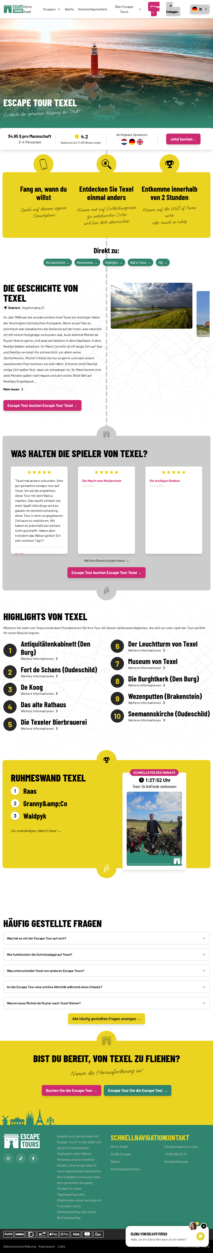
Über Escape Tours (124, 9)
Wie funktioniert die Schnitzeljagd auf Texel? (39, 954)
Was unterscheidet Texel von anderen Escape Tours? (45, 971)
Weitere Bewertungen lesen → (106, 560)
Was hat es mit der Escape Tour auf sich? (36, 938)
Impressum (46, 1246)
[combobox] (200, 9)
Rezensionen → (87, 262)
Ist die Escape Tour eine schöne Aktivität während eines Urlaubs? (54, 987)
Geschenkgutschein (92, 9)
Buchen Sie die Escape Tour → (71, 1090)
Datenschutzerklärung (19, 1246)
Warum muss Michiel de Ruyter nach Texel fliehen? (44, 1003)
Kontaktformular (176, 1161)
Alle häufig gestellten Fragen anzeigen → (106, 1018)
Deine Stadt (119, 1146)
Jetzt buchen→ (183, 139)
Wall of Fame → (140, 262)
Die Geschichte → (57, 262)
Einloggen (172, 12)
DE (200, 9)
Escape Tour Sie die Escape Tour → (137, 1090)
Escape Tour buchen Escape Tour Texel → (42, 405)
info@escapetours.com (181, 1146)
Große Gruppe (121, 1154)
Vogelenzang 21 (26, 308)
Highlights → (114, 262)
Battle (69, 9)
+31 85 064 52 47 (175, 1154)
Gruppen (49, 9)
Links (61, 1246)
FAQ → (162, 262)
